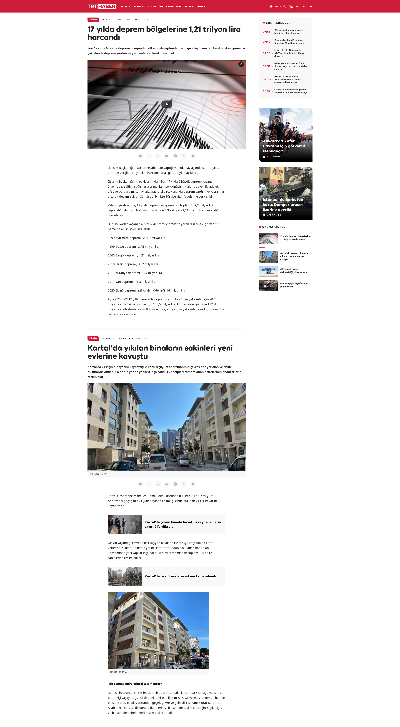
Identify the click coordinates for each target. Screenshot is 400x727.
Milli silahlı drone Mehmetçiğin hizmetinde (294, 271)
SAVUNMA (139, 6)
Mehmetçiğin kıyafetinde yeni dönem (294, 285)
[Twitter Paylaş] (158, 156)
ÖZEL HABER (166, 6)
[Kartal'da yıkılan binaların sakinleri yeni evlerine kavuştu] (268, 257)
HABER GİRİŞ (132, 20)
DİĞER (199, 6)
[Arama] (286, 6)
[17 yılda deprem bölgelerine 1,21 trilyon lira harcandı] (268, 238)
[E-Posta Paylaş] (193, 156)
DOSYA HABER (184, 6)
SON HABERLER (278, 23)
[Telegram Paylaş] (175, 156)
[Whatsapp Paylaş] (184, 156)
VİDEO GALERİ (274, 215)
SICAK (124, 6)
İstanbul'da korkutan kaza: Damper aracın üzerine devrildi (283, 205)
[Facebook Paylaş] (149, 156)
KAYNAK (106, 20)
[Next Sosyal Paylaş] (140, 156)
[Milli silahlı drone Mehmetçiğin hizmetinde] (268, 271)
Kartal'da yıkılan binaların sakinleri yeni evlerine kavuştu (294, 256)
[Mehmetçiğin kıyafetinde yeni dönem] (268, 285)
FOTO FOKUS (273, 157)
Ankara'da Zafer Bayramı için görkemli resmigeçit (284, 146)
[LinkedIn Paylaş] (167, 156)
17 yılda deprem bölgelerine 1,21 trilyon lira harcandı (295, 238)
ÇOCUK (152, 6)
